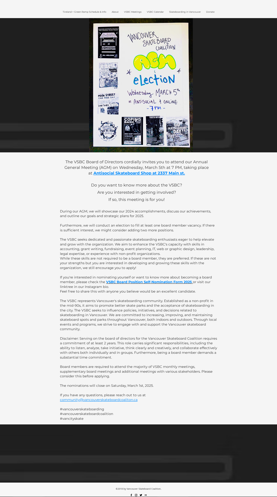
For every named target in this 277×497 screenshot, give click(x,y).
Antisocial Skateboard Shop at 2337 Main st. (139, 173)
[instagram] (136, 495)
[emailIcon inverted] (145, 495)
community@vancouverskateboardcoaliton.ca (99, 400)
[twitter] (141, 495)
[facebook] (131, 495)
